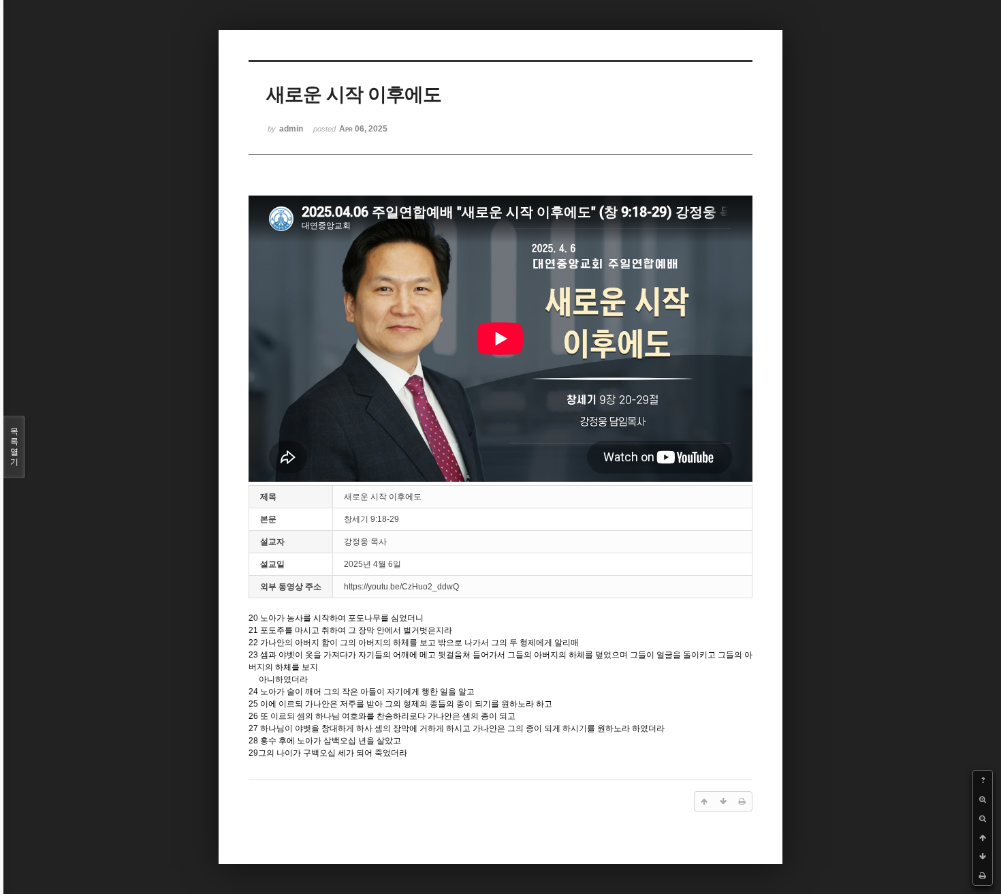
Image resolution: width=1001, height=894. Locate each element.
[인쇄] (982, 875)
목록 (14, 447)
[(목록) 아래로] (982, 856)
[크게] (982, 799)
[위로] (982, 837)
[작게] (982, 818)
